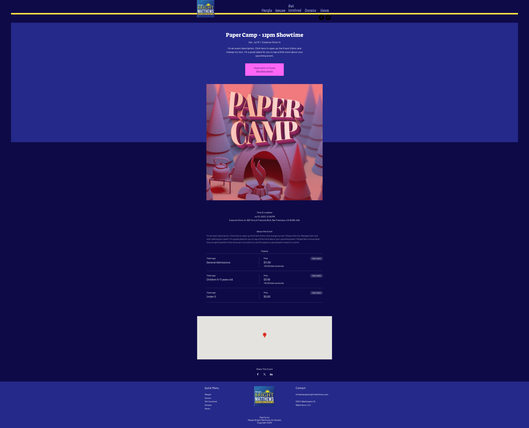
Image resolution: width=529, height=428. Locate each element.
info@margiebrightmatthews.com (312, 394)
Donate (208, 405)
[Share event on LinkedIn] (271, 374)
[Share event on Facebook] (258, 374)
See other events (264, 71)
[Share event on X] (264, 374)
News (207, 408)
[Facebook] (321, 17)
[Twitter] (328, 17)
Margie (208, 394)
